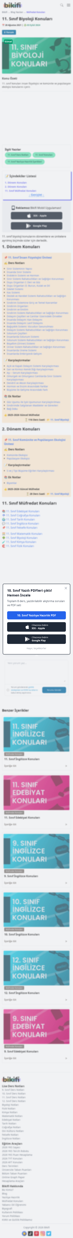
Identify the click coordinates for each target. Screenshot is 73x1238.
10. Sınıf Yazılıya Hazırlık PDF (36, 615)
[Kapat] (66, 588)
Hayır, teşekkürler (36, 648)
